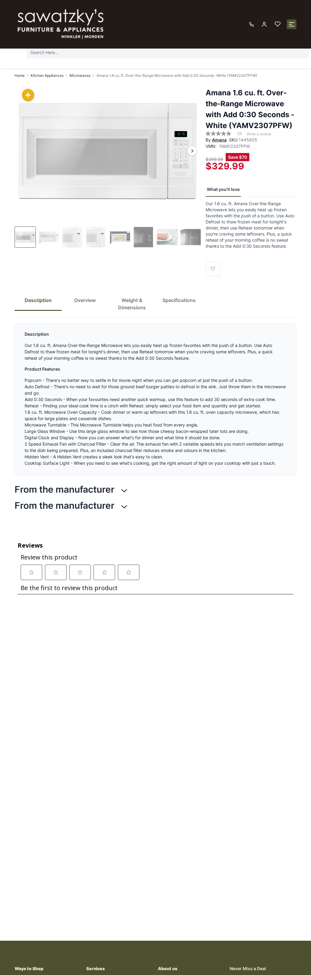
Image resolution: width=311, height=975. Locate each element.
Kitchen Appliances (47, 75)
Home (20, 75)
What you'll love (223, 189)
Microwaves (80, 75)
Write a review (259, 134)
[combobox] (168, 52)
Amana (219, 139)
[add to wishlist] (213, 268)
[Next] (192, 151)
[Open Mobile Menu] (291, 24)
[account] (264, 24)
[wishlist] (278, 24)
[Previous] (23, 151)
